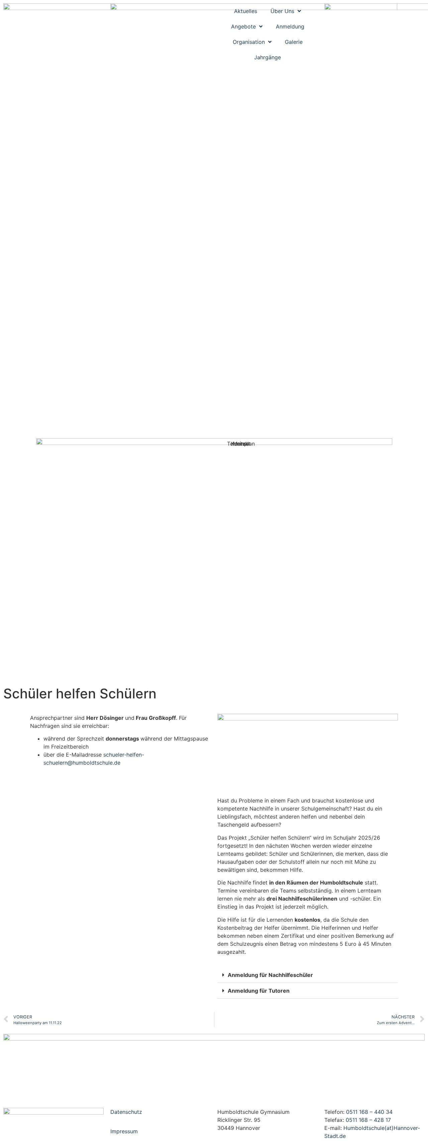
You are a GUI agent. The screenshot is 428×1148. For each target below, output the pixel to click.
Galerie (294, 42)
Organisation (249, 42)
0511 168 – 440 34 (369, 1111)
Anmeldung (290, 26)
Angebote (243, 26)
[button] (307, 975)
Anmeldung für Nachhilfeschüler (270, 975)
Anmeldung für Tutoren (259, 990)
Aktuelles (245, 11)
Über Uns (282, 11)
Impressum (124, 1131)
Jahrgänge (267, 57)
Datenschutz (126, 1111)
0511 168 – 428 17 (368, 1120)
